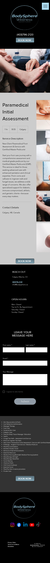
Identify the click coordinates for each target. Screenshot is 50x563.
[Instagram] (12, 525)
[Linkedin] (25, 525)
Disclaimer (11, 546)
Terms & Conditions (13, 544)
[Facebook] (19, 525)
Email (5, 358)
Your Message (8, 372)
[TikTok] (38, 525)
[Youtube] (32, 525)
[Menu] (45, 6)
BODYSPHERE (34, 545)
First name (7, 345)
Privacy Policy (12, 542)
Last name (30, 345)
